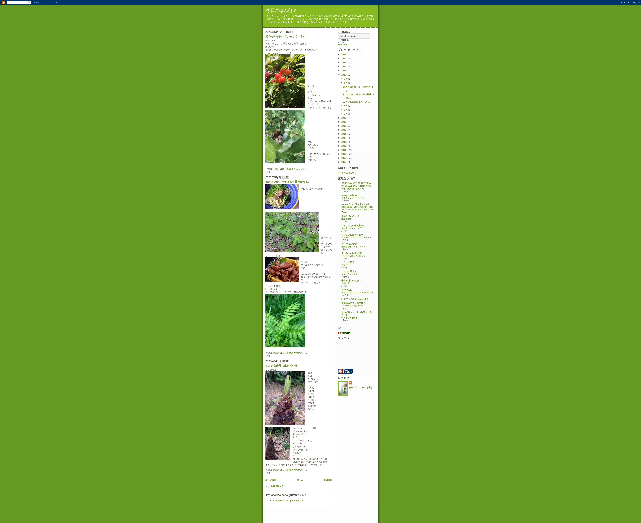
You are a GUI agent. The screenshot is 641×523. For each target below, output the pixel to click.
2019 (344, 118)
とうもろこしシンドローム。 (354, 198)
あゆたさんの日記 (350, 216)
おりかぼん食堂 (349, 244)
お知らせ (345, 265)
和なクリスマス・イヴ (351, 228)
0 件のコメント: (299, 470)
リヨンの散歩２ (349, 271)
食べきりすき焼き (349, 317)
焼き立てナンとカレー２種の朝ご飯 (357, 292)
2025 (344, 54)
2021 (344, 70)
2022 (344, 66)
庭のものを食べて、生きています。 (286, 36)
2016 (344, 130)
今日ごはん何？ (281, 10)
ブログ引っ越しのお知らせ (353, 256)
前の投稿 (328, 480)
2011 (344, 150)
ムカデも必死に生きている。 (282, 365)
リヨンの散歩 (347, 262)
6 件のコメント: (299, 169)
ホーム (300, 480)
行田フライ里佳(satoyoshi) (354, 299)
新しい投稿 (270, 480)
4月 (346, 106)
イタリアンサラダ (349, 274)
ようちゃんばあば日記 (352, 253)
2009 (344, 158)
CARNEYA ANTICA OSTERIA (356, 183)
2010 (344, 154)
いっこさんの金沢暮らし (353, 225)
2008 (344, 162)
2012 (344, 146)
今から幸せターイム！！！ (353, 246)
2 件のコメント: (299, 353)
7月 (346, 79)
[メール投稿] (298, 172)
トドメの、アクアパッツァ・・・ (356, 237)
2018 (344, 122)
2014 (344, 138)
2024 (344, 58)
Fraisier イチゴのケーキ (352, 306)
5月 (346, 83)
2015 (344, 134)
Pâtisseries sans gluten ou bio (288, 500)
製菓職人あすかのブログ (353, 303)
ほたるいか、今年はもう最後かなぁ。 (288, 181)
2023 (344, 62)
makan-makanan (349, 195)
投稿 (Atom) (277, 486)
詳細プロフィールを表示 (361, 387)
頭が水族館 (346, 219)
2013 (344, 142)
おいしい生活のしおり (352, 234)
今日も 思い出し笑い (351, 280)
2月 (346, 110)
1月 (346, 114)
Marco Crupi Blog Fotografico (356, 204)
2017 (344, 126)
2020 (344, 74)
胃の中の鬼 (346, 289)
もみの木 (345, 283)
